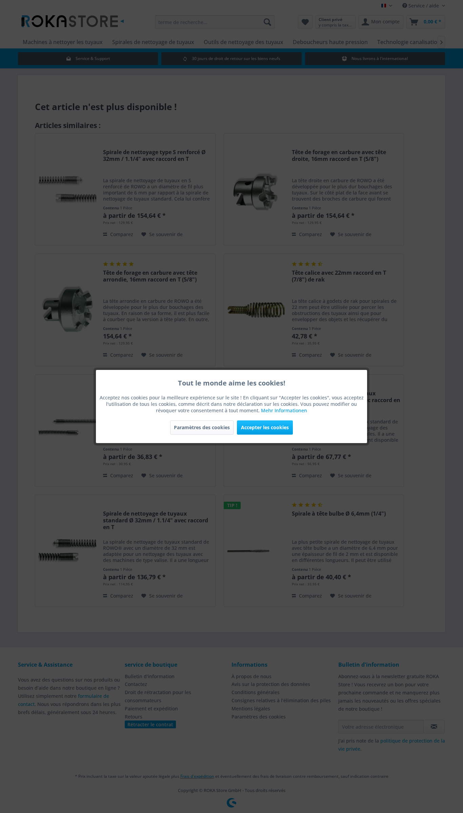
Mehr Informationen (284, 410)
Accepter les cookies (265, 427)
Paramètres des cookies (202, 427)
